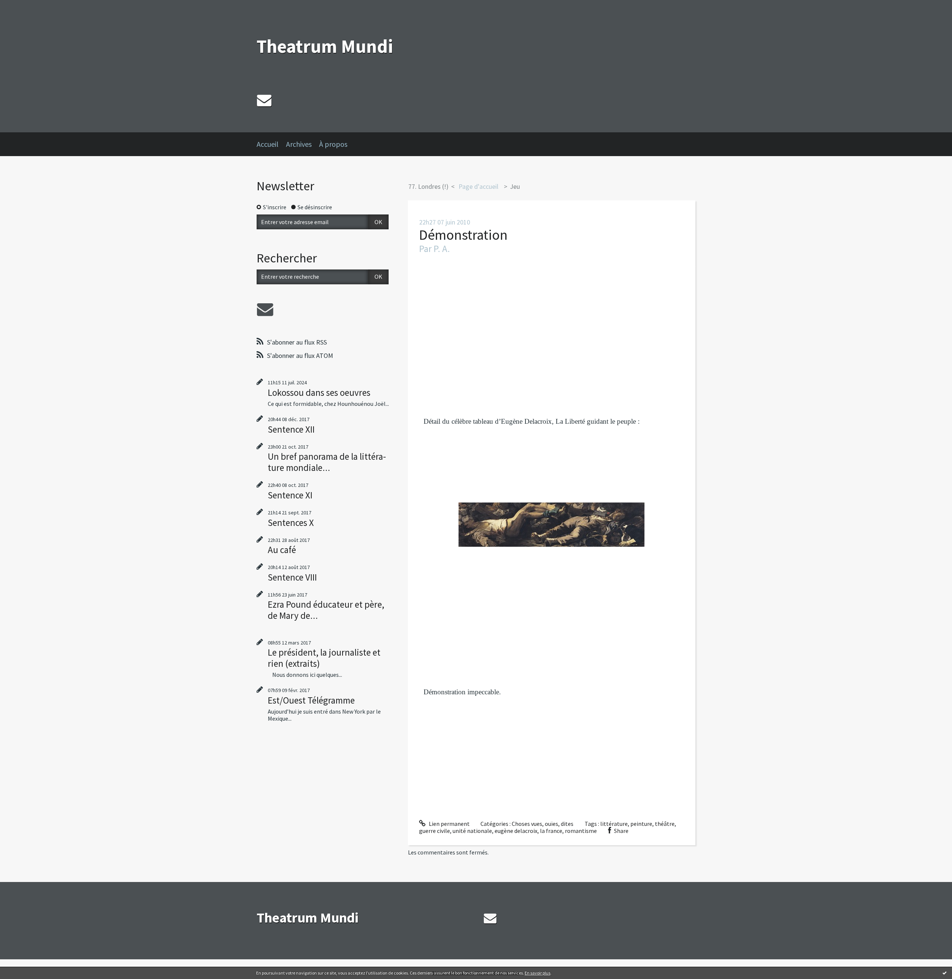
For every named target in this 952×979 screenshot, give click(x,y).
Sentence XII (291, 429)
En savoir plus (537, 973)
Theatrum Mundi (325, 46)
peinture (641, 823)
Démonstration (463, 234)
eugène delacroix (516, 830)
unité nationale (472, 830)
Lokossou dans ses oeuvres (319, 392)
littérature (614, 823)
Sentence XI (290, 495)
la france (551, 830)
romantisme (581, 830)
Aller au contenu (24, 6)
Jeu (515, 186)
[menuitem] (271, 144)
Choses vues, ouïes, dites (542, 823)
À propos (333, 144)
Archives (299, 144)
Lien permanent (449, 823)
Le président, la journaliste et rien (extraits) (324, 657)
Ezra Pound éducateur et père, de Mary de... (326, 609)
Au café (282, 550)
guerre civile (434, 830)
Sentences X (291, 523)
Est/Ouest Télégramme (311, 700)
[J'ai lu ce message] (945, 973)
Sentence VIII (292, 577)
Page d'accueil (478, 186)
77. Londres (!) (428, 186)
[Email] (264, 100)
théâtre (665, 823)
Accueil (268, 144)
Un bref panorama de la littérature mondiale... (327, 462)
